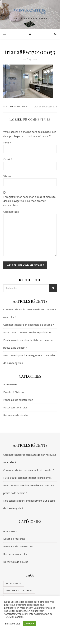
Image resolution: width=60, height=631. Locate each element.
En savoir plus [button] (12, 623)
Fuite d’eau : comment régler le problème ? (27, 332)
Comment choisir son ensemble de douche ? (28, 324)
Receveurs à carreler (15, 407)
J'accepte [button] (29, 623)
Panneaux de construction (18, 399)
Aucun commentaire (45, 106)
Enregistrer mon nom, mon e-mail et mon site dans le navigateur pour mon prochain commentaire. (29, 201)
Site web (8, 176)
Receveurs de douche (15, 415)
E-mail (7, 159)
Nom (7, 142)
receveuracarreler (19, 106)
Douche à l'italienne (14, 392)
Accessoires (10, 384)
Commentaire (11, 211)
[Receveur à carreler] (30, 11)
